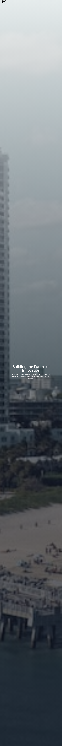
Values (48, 2)
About (32, 2)
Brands (37, 2)
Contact (58, 2)
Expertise (43, 2)
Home (27, 2)
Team (53, 2)
